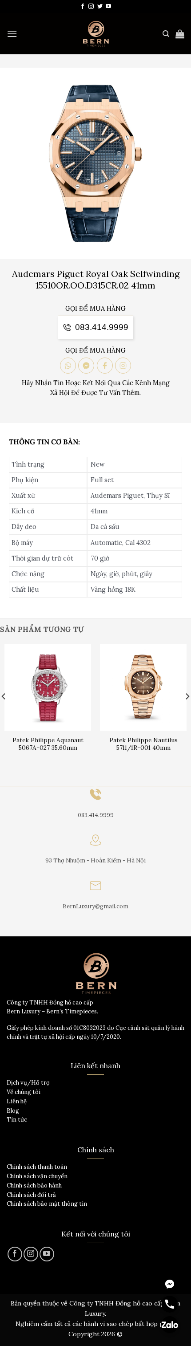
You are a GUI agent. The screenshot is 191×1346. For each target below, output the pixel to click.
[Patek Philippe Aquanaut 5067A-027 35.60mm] (47, 687)
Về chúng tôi (23, 1092)
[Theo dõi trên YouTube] (108, 7)
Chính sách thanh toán (37, 1167)
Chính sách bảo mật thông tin (47, 1204)
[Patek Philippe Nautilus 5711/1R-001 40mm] (143, 687)
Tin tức (17, 1119)
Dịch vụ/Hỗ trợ (28, 1082)
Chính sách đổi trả (31, 1195)
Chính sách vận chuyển (37, 1176)
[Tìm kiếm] (166, 33)
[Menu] (12, 34)
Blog (13, 1110)
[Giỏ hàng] (179, 34)
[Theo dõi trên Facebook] (82, 7)
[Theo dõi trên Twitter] (100, 7)
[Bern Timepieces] (95, 33)
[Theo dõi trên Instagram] (91, 7)
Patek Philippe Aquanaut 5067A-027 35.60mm (48, 744)
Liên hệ (17, 1101)
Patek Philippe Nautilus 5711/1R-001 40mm (143, 744)
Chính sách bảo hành (34, 1185)
